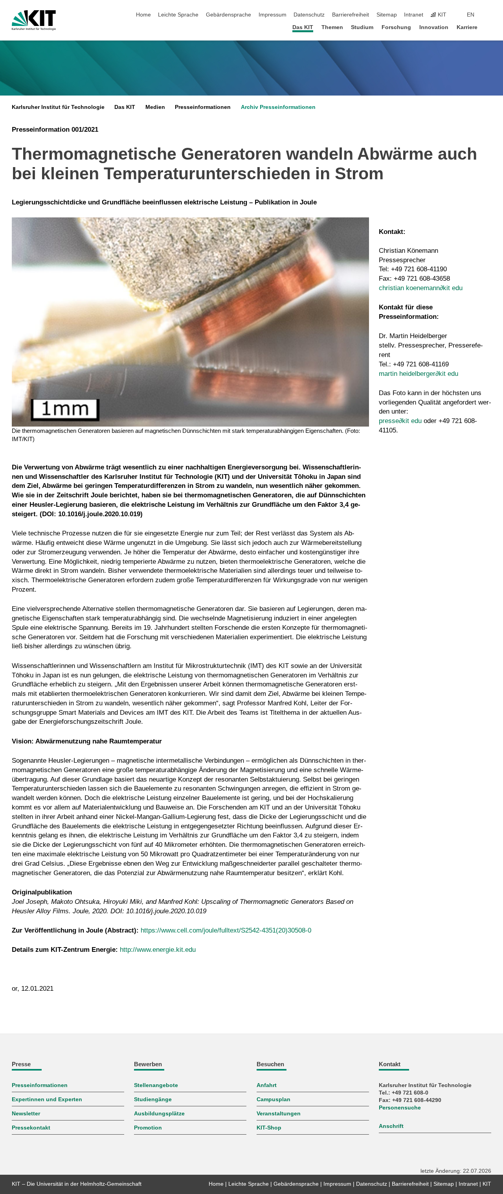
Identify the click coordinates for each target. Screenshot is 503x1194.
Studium (362, 27)
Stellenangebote (156, 1085)
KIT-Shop (269, 1128)
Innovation (433, 27)
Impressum (272, 15)
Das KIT (302, 27)
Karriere (467, 27)
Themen (332, 27)
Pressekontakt (31, 1128)
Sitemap (386, 15)
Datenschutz (309, 15)
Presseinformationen (203, 107)
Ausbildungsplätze (159, 1114)
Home (143, 15)
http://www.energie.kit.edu (158, 949)
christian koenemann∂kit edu (421, 288)
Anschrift (391, 1126)
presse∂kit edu (400, 421)
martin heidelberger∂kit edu (418, 373)
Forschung (396, 27)
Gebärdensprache (228, 15)
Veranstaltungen (279, 1114)
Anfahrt (267, 1085)
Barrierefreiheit (350, 15)
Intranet (413, 15)
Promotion (148, 1128)
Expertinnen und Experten (47, 1099)
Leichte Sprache (178, 15)
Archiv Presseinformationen (278, 107)
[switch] (488, 15)
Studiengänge (153, 1099)
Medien (155, 107)
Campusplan (273, 1099)
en (470, 15)
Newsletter (26, 1114)
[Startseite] (488, 27)
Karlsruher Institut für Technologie (58, 107)
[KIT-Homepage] (34, 20)
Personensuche (400, 1108)
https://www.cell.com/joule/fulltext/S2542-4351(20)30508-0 (226, 930)
